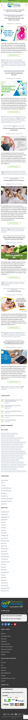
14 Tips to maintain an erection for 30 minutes (14, 129)
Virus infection (20, 466)
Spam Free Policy (5, 652)
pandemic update (14, 460)
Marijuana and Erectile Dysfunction (19, 453)
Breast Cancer (4, 480)
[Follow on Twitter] (8, 624)
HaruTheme (7, 15)
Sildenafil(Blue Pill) (6, 673)
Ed (1, 119)
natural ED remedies (5, 460)
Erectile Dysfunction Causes (17, 444)
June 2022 (3, 564)
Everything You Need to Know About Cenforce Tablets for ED (14, 400)
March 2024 (4, 546)
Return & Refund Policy (7, 646)
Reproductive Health (6, 501)
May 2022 (3, 567)
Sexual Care (17, 16)
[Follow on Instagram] (5, 624)
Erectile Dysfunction (9, 59)
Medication (19, 65)
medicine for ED (17, 122)
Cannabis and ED (13, 433)
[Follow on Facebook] (2, 624)
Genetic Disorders (19, 446)
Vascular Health (9, 466)
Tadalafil (3, 466)
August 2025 (4, 519)
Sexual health (13, 464)
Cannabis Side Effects (5, 435)
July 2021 (3, 575)
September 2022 (5, 562)
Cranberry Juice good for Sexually (13, 411)
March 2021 (4, 580)
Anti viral (3, 662)
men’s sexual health (19, 457)
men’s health (11, 457)
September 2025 (5, 517)
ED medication (10, 62)
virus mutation (4, 469)
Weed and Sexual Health (6, 471)
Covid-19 (3, 485)
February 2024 (4, 548)
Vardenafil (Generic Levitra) (8, 678)
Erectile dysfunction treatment (16, 64)
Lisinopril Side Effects (5, 453)
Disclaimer (4, 638)
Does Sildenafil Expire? (10, 420)
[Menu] (2, 5)
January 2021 (4, 583)
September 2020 (5, 588)
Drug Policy (4, 641)
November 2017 (5, 590)
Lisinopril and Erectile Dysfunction (17, 451)
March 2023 (4, 551)
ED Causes (3, 440)
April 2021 (3, 577)
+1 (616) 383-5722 (8, 689)
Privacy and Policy (5, 644)
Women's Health (16, 471)
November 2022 (5, 556)
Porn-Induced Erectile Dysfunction (8, 462)
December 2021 (5, 572)
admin (19, 23)
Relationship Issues (5, 464)
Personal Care (14, 15)
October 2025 (4, 514)
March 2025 (4, 533)
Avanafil (3, 681)
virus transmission (12, 469)
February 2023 (4, 554)
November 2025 (5, 512)
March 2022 (4, 569)
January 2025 (4, 538)
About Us (3, 633)
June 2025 (3, 525)
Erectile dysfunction (5, 64)
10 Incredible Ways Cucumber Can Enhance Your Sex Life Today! (14, 238)
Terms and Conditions (6, 649)
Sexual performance (21, 464)
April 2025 (3, 530)
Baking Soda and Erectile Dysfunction (14, 415)
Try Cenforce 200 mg (14, 291)
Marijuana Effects (5, 455)
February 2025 (4, 535)
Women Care (23, 471)
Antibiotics (4, 667)
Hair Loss (3, 670)
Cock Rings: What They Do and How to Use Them (14, 19)
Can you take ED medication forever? (14, 74)
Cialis (13, 435)
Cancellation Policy (6, 636)
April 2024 (3, 543)
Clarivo (3, 482)
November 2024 (5, 540)
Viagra (15, 466)
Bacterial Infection (5, 433)
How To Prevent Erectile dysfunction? (9, 65)
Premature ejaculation (17, 61)
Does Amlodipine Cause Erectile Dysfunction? (13, 406)
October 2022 (4, 559)
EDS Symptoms (15, 442)
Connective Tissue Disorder (7, 438)
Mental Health (4, 457)
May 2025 (3, 527)
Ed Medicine (16, 62)
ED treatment (22, 62)
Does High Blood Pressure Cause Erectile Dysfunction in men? (14, 342)
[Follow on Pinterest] (15, 624)
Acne (2, 665)
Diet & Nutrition (23, 118)
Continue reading (14, 55)
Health (24, 64)
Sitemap (3, 654)
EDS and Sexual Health (6, 442)
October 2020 (4, 585)
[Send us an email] (12, 624)
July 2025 (3, 522)
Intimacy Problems (5, 451)
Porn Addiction (20, 462)
